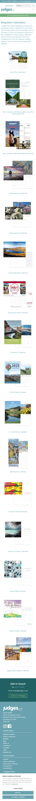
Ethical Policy (7, 768)
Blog (4, 741)
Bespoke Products (9, 734)
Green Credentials (9, 761)
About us (6, 743)
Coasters (6, 748)
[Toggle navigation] (32, 9)
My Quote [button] (9, 6)
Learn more (15, 784)
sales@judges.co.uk (28, 1)
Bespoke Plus (7, 752)
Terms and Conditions (10, 764)
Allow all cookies (18, 797)
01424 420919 (12, 1)
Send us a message (18, 696)
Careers (5, 759)
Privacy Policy (7, 766)
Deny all (18, 792)
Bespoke (5, 739)
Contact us (7, 745)
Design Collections (9, 736)
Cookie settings (18, 788)
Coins (5, 750)
